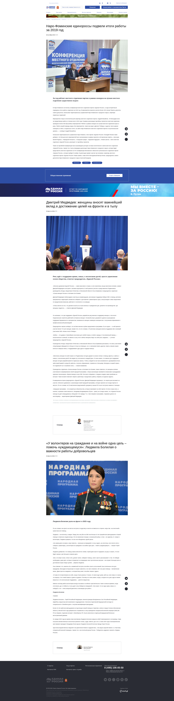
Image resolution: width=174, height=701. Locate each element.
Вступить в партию (123, 12)
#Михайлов (76, 162)
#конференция (97, 162)
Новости (64, 19)
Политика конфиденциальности (54, 693)
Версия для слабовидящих (121, 3)
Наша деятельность (71, 12)
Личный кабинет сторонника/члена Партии (114, 7)
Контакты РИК (51, 669)
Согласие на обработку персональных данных (57, 696)
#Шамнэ (86, 162)
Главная (48, 19)
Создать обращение (114, 175)
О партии (48, 12)
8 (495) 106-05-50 (113, 667)
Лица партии (59, 12)
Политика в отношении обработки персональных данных (60, 694)
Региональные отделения (93, 666)
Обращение (92, 7)
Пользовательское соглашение (54, 692)
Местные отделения (86, 12)
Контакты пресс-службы (74, 669)
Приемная (99, 12)
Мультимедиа (110, 12)
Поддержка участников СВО (87, 15)
